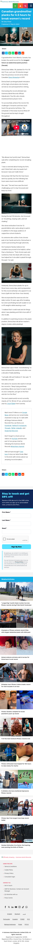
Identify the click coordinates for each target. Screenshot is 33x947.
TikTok (13, 428)
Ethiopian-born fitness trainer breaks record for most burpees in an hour (15, 685)
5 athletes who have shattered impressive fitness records (15, 792)
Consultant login (9, 876)
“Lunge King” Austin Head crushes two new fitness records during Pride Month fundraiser (16, 604)
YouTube (15, 439)
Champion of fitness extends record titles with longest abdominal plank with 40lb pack (15, 631)
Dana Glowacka (14, 77)
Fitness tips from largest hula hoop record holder (15, 819)
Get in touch (8, 885)
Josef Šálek (11, 403)
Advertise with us (11, 894)
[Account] (20, 5)
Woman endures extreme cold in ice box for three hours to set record (15, 658)
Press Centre (8, 898)
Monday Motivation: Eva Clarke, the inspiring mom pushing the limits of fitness (15, 846)
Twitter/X (15, 425)
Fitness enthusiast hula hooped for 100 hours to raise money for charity (16, 765)
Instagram (22, 425)
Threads (7, 428)
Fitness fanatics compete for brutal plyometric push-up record (13, 712)
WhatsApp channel (17, 446)
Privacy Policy (8, 873)
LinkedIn (19, 428)
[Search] (25, 5)
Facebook (8, 425)
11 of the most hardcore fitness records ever (15, 738)
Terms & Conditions (10, 866)
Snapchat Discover (11, 431)
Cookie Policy (8, 870)
